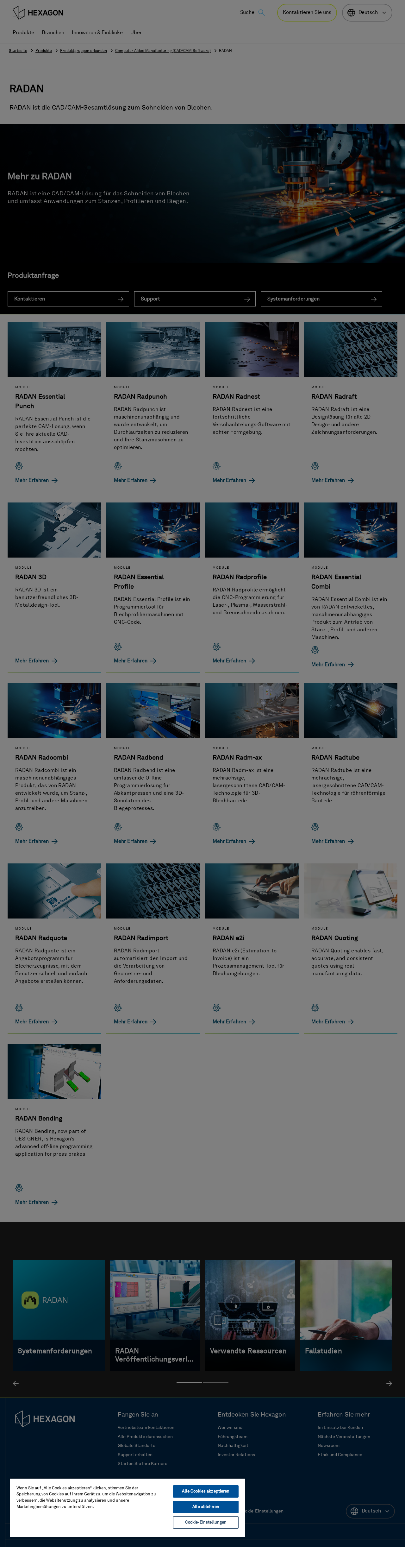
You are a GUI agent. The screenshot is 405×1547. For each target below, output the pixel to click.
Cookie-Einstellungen (206, 1522)
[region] (127, 1507)
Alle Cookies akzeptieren (205, 1491)
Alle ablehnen (205, 1507)
